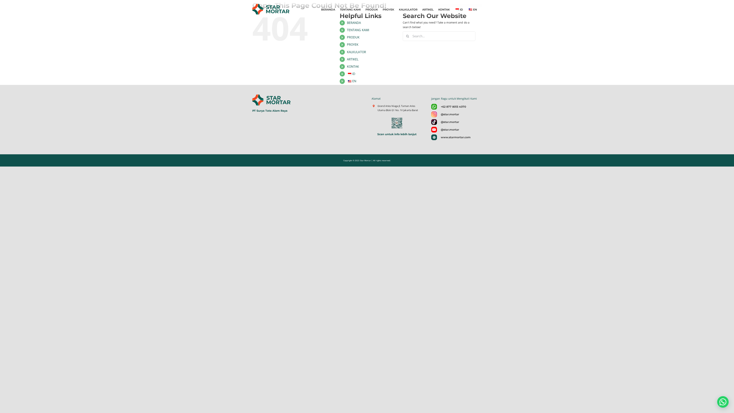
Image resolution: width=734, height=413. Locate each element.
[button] (723, 402)
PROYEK (353, 44)
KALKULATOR (356, 52)
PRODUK (353, 37)
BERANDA (354, 23)
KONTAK (353, 66)
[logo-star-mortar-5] (271, 96)
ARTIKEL (353, 59)
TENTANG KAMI (358, 30)
